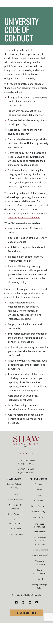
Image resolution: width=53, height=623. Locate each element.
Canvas (39, 489)
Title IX (39, 579)
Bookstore (38, 500)
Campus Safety (14, 479)
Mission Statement (40, 550)
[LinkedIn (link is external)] (30, 602)
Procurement (15, 529)
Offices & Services (15, 499)
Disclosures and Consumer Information (39, 540)
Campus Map (38, 517)
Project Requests (15, 534)
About (15, 494)
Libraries (38, 495)
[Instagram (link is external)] (23, 602)
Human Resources (15, 514)
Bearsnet (39, 484)
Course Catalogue (38, 506)
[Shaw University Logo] (26, 442)
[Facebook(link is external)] (16, 602)
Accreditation (39, 531)
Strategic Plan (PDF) (39, 555)
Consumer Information (40, 525)
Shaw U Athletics (27, 613)
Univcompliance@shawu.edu (24, 217)
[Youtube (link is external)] (36, 602)
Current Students (38, 479)
